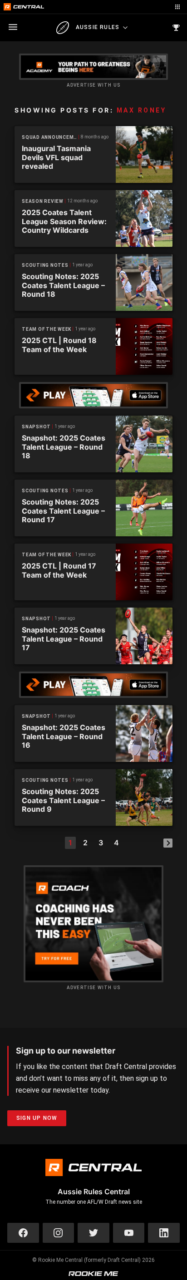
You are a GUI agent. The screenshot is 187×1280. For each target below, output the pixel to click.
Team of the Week (46, 329)
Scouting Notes (45, 265)
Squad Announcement (50, 137)
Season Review (43, 201)
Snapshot (36, 426)
